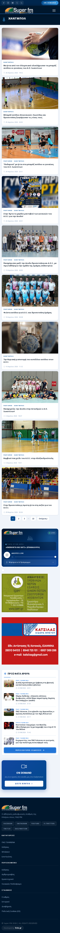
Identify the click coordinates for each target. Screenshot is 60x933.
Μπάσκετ (6, 852)
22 (33, 518)
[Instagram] (8, 3)
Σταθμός (5, 897)
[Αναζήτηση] (17, 3)
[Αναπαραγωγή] (7, 555)
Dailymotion (21, 829)
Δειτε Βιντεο (22, 783)
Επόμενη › (43, 518)
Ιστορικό (5, 901)
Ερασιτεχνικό (8, 879)
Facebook (7, 824)
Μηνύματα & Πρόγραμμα (19, 562)
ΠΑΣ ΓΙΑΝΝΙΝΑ (8, 842)
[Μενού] (54, 10)
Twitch (6, 829)
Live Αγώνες (7, 856)
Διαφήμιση (6, 906)
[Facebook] (4, 3)
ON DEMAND (50, 3)
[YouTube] (13, 3)
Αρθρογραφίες (8, 874)
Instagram (22, 824)
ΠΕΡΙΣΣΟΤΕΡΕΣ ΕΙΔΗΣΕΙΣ (28, 750)
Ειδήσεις (5, 847)
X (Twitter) (49, 824)
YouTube (35, 824)
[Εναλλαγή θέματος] (21, 3)
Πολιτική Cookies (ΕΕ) (11, 911)
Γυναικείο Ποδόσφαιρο (11, 884)
